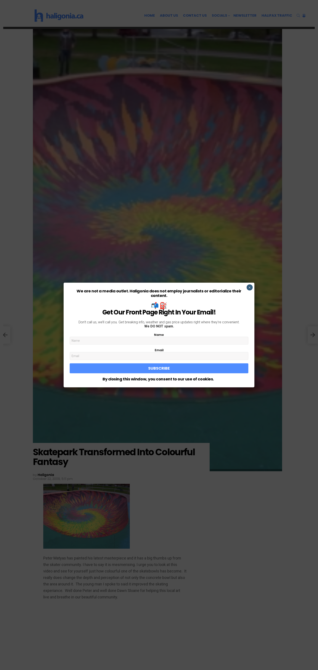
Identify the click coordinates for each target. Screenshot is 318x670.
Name (159, 335)
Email (159, 350)
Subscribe (159, 368)
